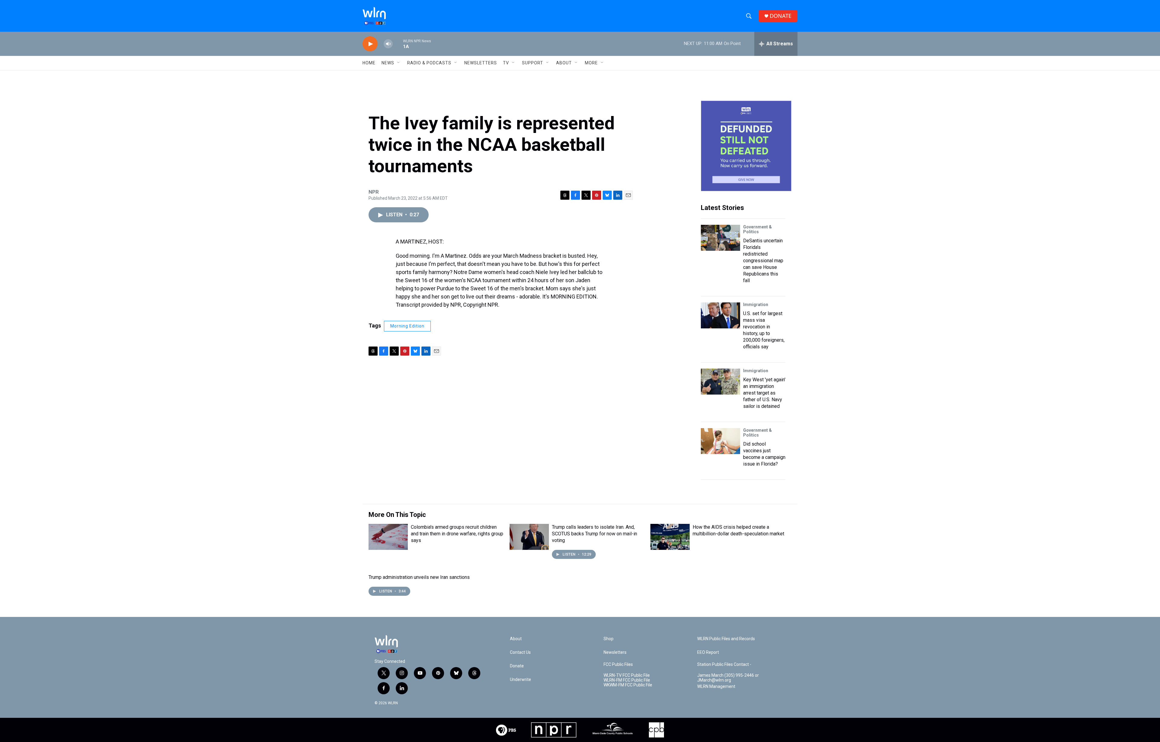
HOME (368, 62)
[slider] (398, 43)
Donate (517, 666)
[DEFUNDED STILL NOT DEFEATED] (746, 146)
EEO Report (708, 652)
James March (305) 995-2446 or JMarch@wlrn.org (728, 677)
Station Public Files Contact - (724, 664)
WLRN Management (716, 686)
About (564, 62)
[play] (370, 43)
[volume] (388, 44)
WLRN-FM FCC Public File (627, 680)
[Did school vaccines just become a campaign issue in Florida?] (720, 441)
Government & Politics (757, 229)
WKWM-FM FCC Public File (628, 685)
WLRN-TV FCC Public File (627, 675)
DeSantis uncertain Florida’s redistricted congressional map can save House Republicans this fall (763, 260)
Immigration (755, 304)
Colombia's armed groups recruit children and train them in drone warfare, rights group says (457, 533)
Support (532, 62)
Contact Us (520, 652)
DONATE (780, 16)
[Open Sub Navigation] (398, 62)
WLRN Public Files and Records (726, 639)
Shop (609, 639)
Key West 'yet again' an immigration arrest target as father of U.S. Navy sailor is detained (764, 393)
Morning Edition (407, 326)
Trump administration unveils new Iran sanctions (419, 577)
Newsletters (480, 62)
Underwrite (520, 679)
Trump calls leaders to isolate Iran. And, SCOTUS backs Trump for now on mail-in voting (594, 533)
